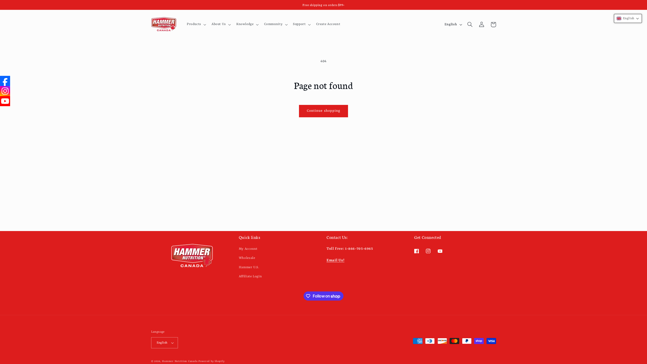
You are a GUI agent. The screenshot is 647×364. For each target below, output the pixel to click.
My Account (248, 249)
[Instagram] (5, 91)
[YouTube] (5, 101)
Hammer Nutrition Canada (179, 361)
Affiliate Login (250, 276)
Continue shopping (323, 111)
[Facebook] (5, 81)
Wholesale (247, 258)
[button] (195, 24)
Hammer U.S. (249, 267)
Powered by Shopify (211, 361)
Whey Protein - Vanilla (58, 342)
